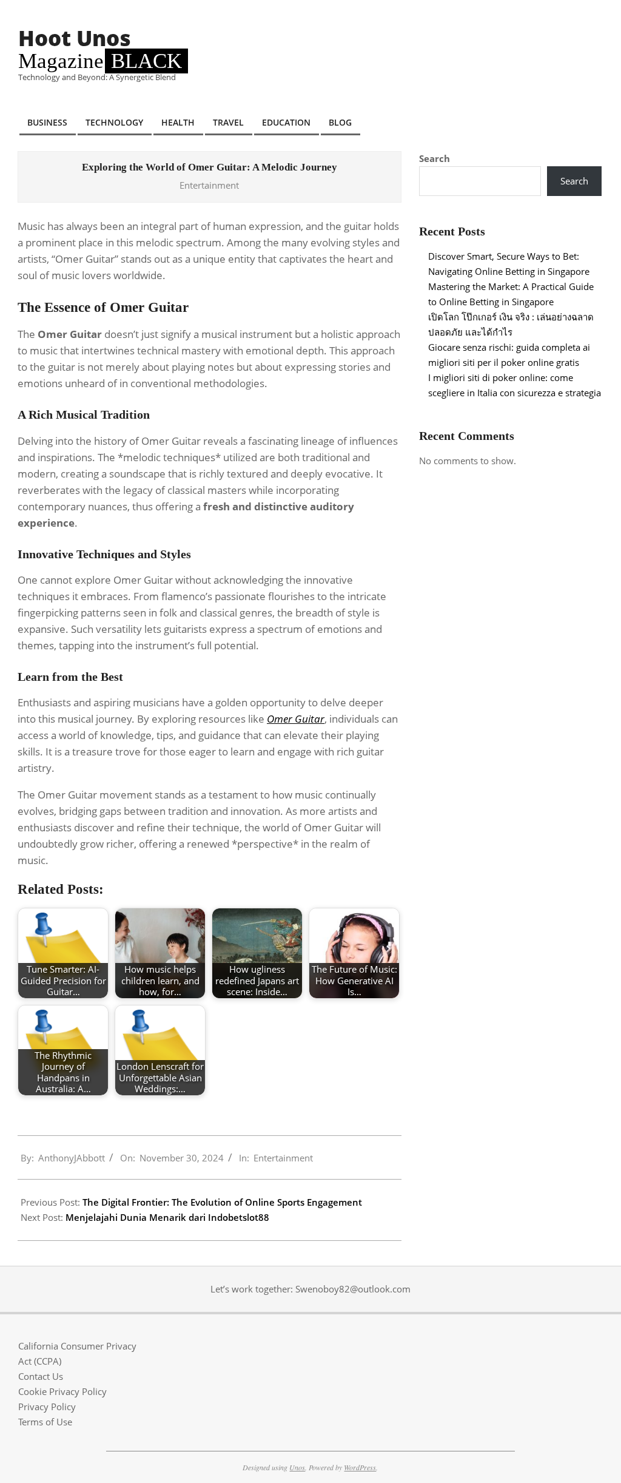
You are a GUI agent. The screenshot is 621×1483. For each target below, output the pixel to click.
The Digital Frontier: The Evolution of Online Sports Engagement (222, 1202)
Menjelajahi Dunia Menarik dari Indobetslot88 (167, 1217)
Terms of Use (45, 1422)
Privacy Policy (47, 1406)
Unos (297, 1467)
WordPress (360, 1467)
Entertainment (209, 185)
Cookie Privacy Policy (62, 1391)
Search (434, 158)
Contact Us (40, 1376)
